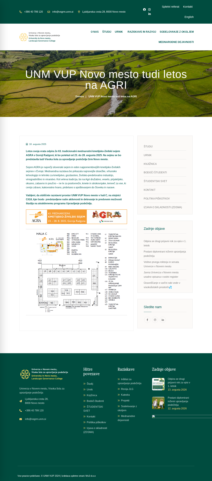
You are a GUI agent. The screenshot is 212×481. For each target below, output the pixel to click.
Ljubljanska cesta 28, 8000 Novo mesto (104, 11)
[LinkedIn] (149, 14)
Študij (106, 31)
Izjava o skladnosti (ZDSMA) (95, 430)
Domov (79, 96)
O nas (95, 31)
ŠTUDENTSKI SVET (93, 408)
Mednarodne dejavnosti (176, 42)
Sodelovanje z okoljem (177, 31)
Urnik (119, 31)
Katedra (125, 394)
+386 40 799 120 (33, 11)
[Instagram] (149, 10)
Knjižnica (92, 395)
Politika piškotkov (96, 422)
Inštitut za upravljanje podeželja (129, 381)
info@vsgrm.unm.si (62, 11)
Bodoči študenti (95, 401)
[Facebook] (144, 10)
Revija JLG (127, 389)
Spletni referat (170, 6)
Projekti (125, 400)
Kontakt (188, 6)
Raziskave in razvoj (142, 31)
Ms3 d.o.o (91, 475)
